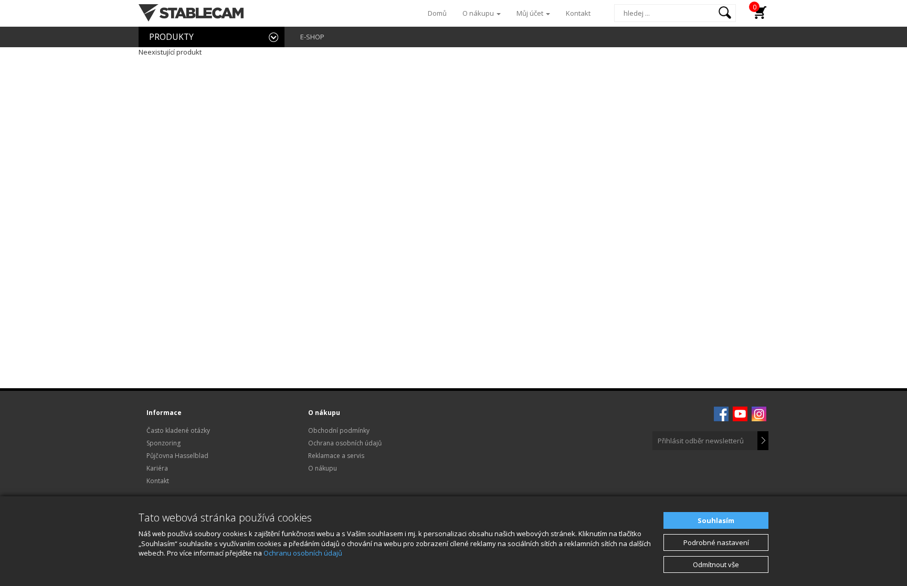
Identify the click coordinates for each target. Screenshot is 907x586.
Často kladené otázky (178, 430)
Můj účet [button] (530, 13)
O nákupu (322, 468)
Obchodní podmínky (339, 430)
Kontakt (578, 13)
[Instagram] (759, 413)
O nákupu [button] (478, 13)
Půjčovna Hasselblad (177, 455)
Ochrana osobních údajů (345, 443)
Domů (437, 13)
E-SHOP (312, 36)
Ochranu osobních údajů (302, 553)
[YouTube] (740, 413)
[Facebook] (721, 413)
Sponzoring (163, 443)
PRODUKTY (171, 36)
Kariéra (157, 468)
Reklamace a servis (336, 455)
